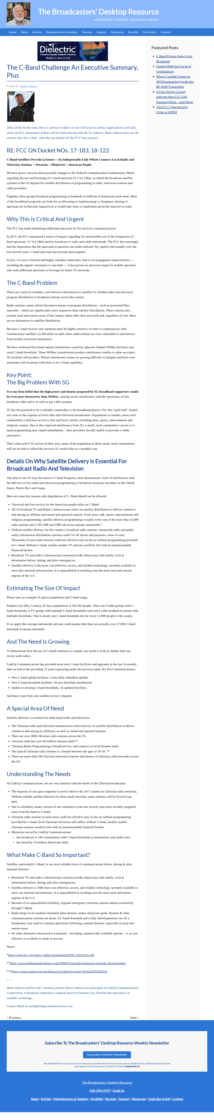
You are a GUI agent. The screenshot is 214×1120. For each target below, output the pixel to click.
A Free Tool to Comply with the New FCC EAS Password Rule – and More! (174, 97)
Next (133, 1017)
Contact (166, 32)
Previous (15, 1017)
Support (124, 1099)
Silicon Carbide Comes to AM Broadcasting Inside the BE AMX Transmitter (174, 81)
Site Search (150, 32)
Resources (117, 32)
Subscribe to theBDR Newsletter (107, 1054)
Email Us (119, 1090)
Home (12, 32)
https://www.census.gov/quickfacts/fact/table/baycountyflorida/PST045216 (59, 971)
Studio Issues (28, 86)
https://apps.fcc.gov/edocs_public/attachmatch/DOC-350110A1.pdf (51, 955)
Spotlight (97, 1099)
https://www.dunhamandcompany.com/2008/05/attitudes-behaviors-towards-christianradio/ (68, 963)
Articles (37, 32)
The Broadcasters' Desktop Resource (107, 1082)
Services (110, 1099)
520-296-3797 (99, 1090)
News (24, 32)
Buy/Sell (133, 32)
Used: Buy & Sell (159, 1099)
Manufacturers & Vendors (62, 32)
